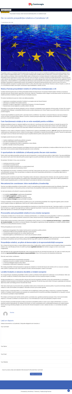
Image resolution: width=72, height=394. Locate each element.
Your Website (4, 362)
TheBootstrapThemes (45, 391)
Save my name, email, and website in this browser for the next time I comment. (22, 370)
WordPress (30, 391)
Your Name (4, 346)
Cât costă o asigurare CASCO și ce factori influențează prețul (25, 13)
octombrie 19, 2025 (6, 22)
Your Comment (5, 326)
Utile (12, 22)
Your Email (3, 354)
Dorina (12, 312)
